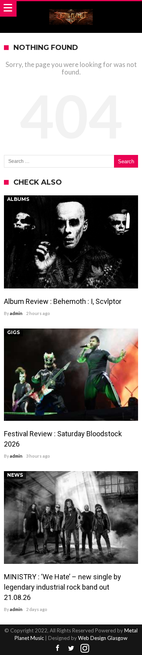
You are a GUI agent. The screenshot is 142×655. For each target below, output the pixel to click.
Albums (18, 199)
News (15, 475)
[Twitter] (71, 648)
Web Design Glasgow (102, 638)
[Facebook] (57, 648)
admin (16, 313)
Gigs (13, 332)
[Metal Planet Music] (71, 9)
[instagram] (84, 648)
